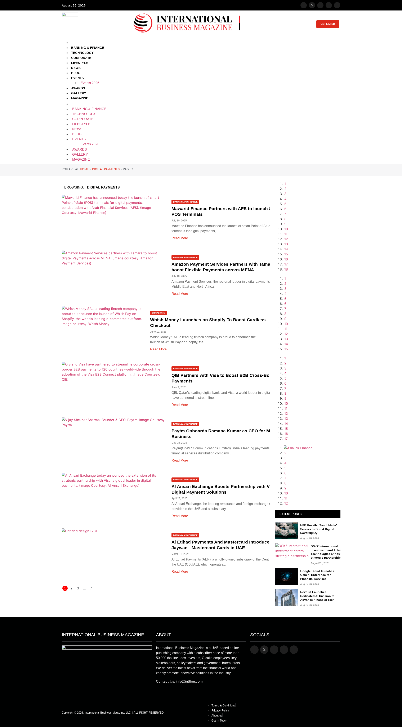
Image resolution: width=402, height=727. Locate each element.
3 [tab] (285, 194)
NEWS (76, 68)
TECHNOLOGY (82, 53)
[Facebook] (303, 5)
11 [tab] (285, 234)
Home (84, 169)
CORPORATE (81, 58)
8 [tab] (285, 219)
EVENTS (77, 78)
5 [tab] (285, 204)
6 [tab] (285, 209)
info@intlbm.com (189, 681)
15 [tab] (286, 254)
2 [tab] (285, 189)
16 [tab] (286, 259)
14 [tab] (286, 249)
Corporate (158, 313)
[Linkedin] (337, 5)
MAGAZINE (79, 98)
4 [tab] (285, 199)
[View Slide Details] (312, 383)
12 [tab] (286, 239)
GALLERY (78, 93)
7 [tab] (285, 214)
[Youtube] (329, 5)
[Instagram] (320, 5)
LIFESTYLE (79, 63)
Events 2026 (90, 83)
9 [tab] (285, 224)
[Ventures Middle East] (312, 453)
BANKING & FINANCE (87, 47)
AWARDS (78, 88)
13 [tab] (286, 244)
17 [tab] (286, 264)
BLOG (75, 73)
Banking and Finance (185, 202)
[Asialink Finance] (298, 448)
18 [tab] (286, 269)
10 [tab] (286, 229)
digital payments (106, 169)
